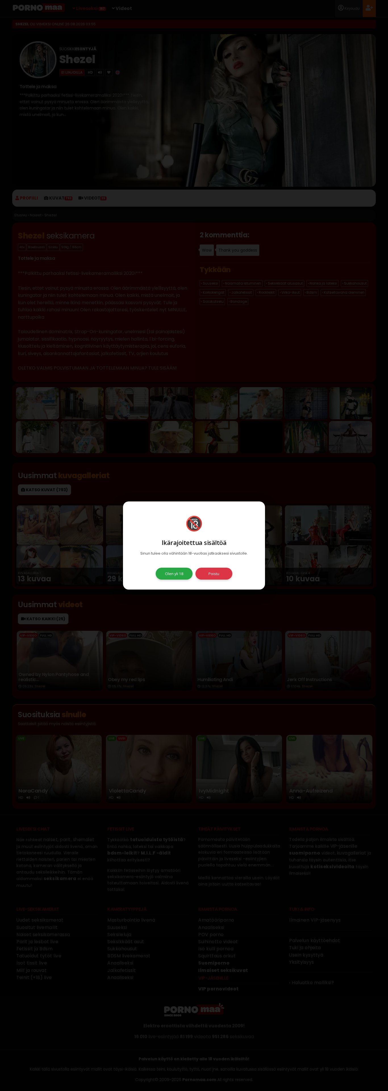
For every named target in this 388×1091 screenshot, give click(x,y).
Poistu (213, 573)
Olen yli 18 (174, 573)
